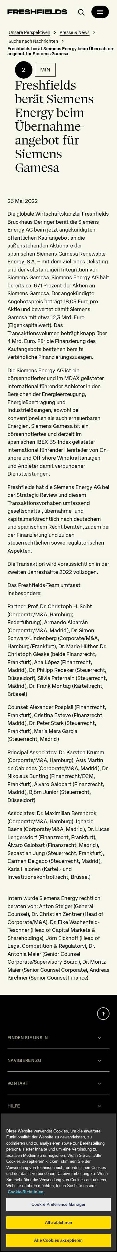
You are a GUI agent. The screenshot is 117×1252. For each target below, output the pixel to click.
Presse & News (75, 32)
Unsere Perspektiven (29, 32)
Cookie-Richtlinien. (26, 1192)
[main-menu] (100, 12)
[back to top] (103, 1013)
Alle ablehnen (58, 1222)
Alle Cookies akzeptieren (58, 1240)
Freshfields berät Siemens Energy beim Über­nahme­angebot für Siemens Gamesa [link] (61, 51)
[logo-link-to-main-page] (37, 13)
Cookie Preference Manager (58, 1204)
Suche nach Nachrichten (33, 41)
